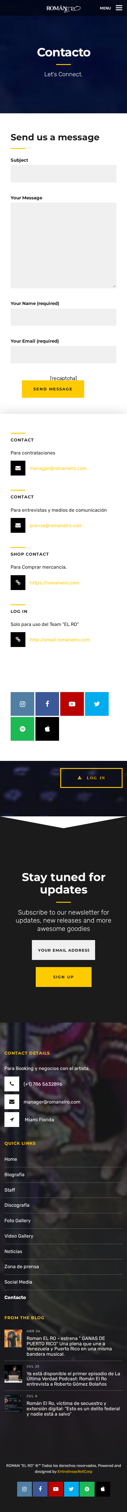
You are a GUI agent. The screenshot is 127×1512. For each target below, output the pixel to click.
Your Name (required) (35, 303)
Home (10, 1159)
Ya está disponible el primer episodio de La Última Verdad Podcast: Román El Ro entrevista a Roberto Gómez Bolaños (73, 1379)
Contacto (15, 1297)
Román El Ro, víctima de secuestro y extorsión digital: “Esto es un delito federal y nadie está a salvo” (73, 1408)
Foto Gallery (17, 1220)
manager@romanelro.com (58, 468)
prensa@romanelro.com (56, 525)
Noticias (13, 1251)
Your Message (26, 198)
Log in (94, 778)
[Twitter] (97, 704)
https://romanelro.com (54, 583)
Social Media (18, 1282)
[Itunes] (47, 729)
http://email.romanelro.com (60, 640)
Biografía (14, 1174)
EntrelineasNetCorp (75, 1471)
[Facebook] (47, 704)
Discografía (17, 1205)
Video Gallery (18, 1236)
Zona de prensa (21, 1266)
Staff (9, 1190)
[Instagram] (22, 704)
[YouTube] (72, 704)
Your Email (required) (35, 341)
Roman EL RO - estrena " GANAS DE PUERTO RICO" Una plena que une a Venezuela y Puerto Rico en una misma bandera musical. (69, 1346)
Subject (19, 160)
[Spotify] (22, 729)
